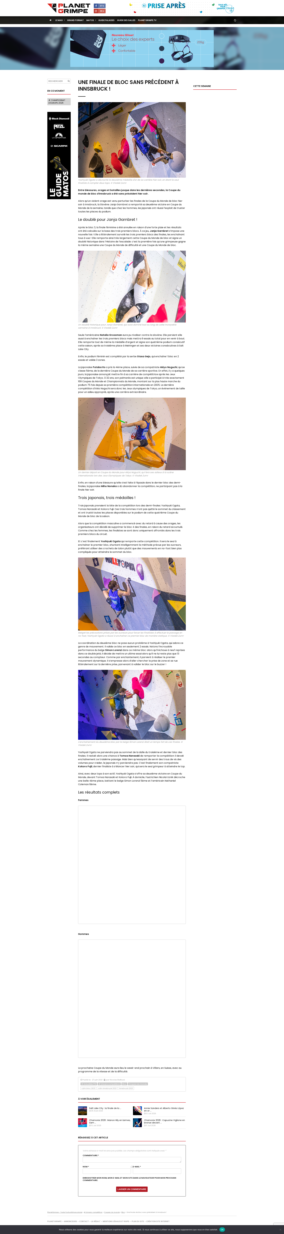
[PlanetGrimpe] (68, 8)
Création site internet (158, 1221)
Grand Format (75, 20)
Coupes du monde (138, 1084)
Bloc (124, 1084)
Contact (84, 1221)
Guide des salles (126, 20)
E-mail (137, 1167)
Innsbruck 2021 (126, 1088)
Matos (90, 20)
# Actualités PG (88, 1084)
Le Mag (59, 20)
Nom (86, 1167)
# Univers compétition (109, 1084)
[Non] (280, 1229)
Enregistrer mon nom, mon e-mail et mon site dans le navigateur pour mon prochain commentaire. (129, 1179)
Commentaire (91, 1155)
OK (222, 1229)
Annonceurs (70, 1221)
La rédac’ (95, 1221)
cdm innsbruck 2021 (107, 1088)
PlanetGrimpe (54, 1221)
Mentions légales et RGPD (116, 1221)
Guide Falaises (106, 20)
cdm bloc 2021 (88, 1088)
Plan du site (138, 1221)
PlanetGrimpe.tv (147, 20)
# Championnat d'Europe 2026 (57, 101)
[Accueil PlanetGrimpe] (50, 20)
